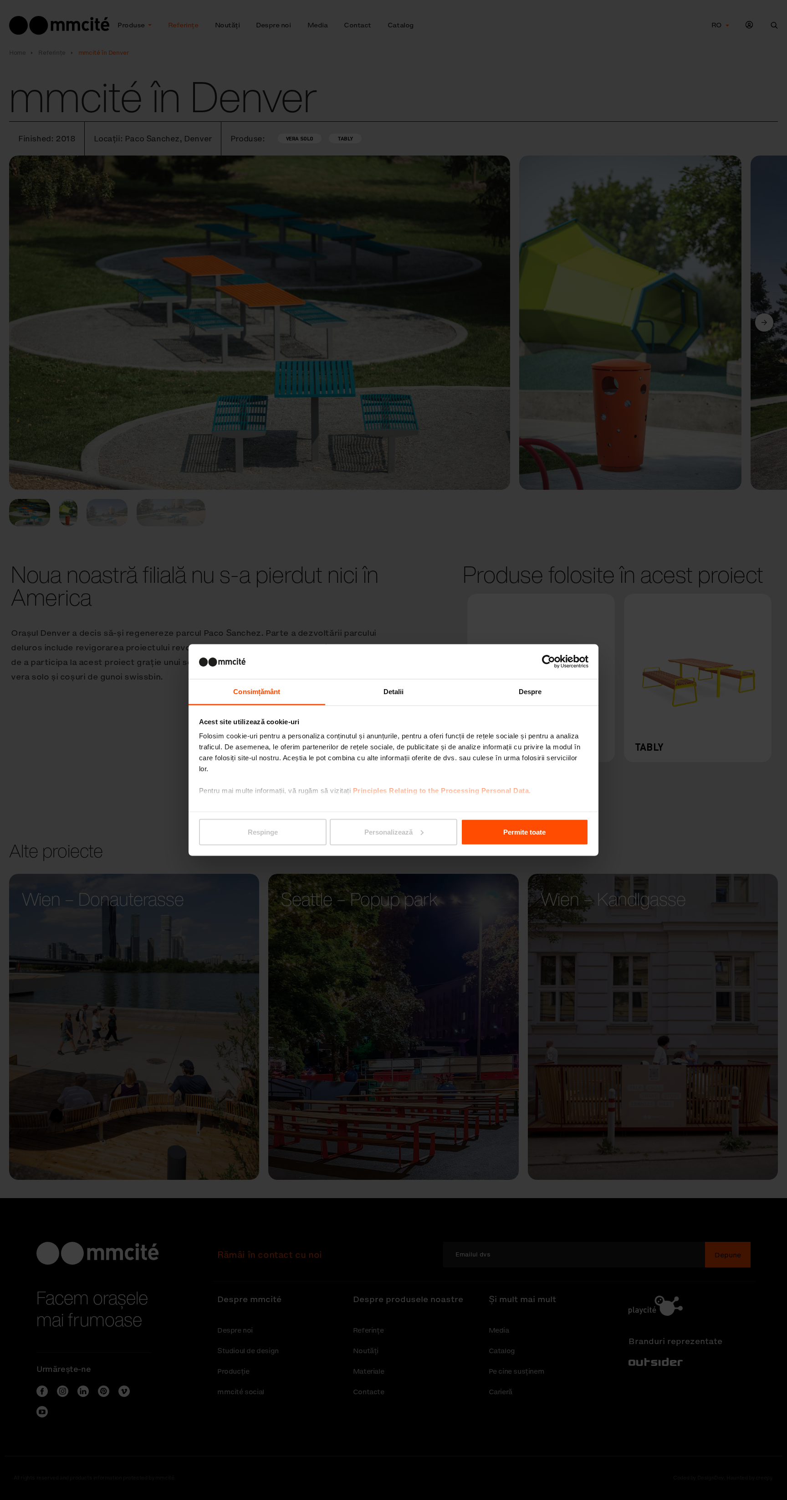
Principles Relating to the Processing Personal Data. (442, 790)
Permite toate (524, 832)
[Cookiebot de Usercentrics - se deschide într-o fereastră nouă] (548, 661)
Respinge (263, 832)
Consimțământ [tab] (256, 692)
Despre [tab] (530, 692)
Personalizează (388, 832)
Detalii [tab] (393, 692)
